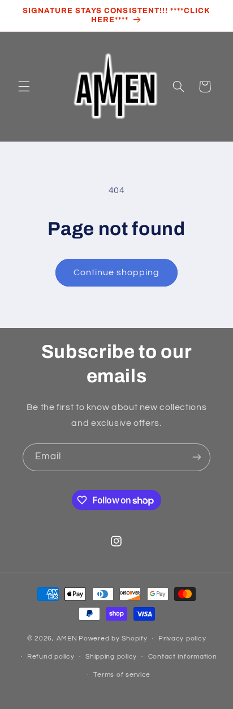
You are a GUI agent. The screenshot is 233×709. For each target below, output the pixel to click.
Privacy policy (182, 638)
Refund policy (51, 657)
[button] (24, 87)
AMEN (67, 638)
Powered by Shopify (113, 638)
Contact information (182, 657)
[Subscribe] (197, 457)
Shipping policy (111, 657)
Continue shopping (117, 272)
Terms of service (121, 675)
